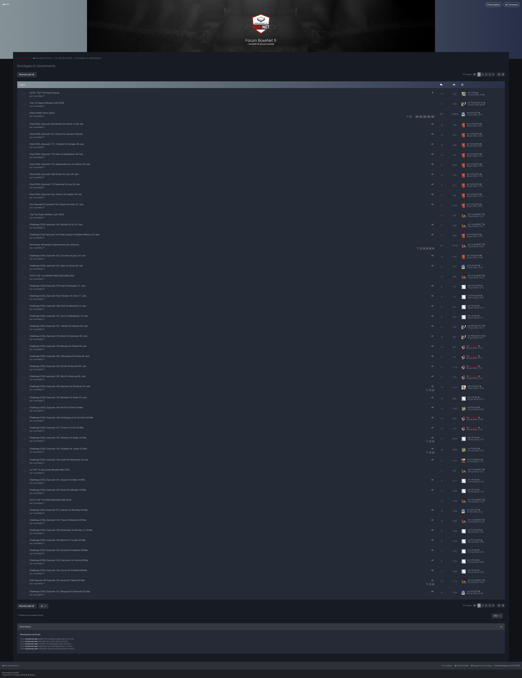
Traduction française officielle (14, 675)
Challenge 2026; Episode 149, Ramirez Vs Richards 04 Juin (59, 386)
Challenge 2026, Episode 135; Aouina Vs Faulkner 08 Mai (58, 550)
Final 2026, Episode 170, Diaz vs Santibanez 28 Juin (56, 154)
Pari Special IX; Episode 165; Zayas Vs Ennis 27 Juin (56, 204)
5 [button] (493, 74)
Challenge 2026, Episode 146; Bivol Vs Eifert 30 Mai (56, 407)
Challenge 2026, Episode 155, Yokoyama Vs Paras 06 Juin (59, 356)
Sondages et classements (36, 66)
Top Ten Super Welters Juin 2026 (46, 214)
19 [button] (499, 74)
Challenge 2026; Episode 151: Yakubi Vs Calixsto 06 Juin (58, 326)
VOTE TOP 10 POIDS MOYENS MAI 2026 (50, 500)
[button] (474, 74)
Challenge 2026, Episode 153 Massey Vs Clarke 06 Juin (58, 346)
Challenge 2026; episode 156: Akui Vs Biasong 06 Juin (57, 376)
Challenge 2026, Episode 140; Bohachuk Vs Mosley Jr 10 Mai (60, 530)
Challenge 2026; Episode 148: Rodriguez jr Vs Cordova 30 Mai (61, 417)
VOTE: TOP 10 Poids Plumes (44, 92)
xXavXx (474, 305)
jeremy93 (474, 113)
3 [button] (486, 74)
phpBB (15, 673)
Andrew (474, 407)
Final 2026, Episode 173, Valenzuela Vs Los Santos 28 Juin (59, 164)
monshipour (475, 459)
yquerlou (474, 346)
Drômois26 (475, 285)
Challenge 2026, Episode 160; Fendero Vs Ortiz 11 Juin (57, 295)
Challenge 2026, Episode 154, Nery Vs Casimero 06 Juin (58, 336)
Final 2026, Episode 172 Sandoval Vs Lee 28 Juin (54, 184)
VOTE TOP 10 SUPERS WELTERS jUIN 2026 (51, 275)
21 (421, 117)
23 (429, 117)
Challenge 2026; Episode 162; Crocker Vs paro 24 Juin (57, 255)
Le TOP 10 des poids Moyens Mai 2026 (49, 469)
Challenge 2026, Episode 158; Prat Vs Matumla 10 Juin (57, 305)
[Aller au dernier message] (477, 92)
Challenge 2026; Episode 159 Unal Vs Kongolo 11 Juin (57, 285)
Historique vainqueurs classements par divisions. (54, 244)
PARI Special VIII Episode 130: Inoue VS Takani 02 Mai (57, 580)
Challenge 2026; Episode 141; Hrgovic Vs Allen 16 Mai (57, 479)
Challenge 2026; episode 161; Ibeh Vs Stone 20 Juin (56, 265)
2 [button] (482, 74)
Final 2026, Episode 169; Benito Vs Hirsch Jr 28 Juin (56, 124)
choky (473, 92)
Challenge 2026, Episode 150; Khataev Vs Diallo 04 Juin (58, 397)
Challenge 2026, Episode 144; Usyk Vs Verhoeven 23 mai (58, 459)
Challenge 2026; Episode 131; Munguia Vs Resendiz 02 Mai (59, 591)
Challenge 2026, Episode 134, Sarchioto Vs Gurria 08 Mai (58, 560)
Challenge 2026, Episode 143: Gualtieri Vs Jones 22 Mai (58, 448)
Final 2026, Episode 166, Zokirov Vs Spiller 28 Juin (55, 194)
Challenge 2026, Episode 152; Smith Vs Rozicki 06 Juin (57, 366)
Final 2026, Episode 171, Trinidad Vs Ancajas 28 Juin (56, 144)
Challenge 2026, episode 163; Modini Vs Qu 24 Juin (55, 224)
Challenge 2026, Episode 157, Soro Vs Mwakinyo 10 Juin (58, 316)
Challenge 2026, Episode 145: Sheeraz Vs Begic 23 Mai (57, 437)
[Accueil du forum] (261, 24)
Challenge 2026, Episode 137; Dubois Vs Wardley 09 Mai (58, 510)
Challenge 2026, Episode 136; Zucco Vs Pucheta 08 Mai (58, 570)
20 (417, 117)
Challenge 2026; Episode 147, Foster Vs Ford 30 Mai (56, 427)
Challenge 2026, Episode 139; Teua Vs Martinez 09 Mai (57, 520)
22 (425, 117)
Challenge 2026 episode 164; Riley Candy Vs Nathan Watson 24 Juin (64, 234)
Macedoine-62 (477, 102)
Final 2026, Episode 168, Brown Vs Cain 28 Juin (53, 174)
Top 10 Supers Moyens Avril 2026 (46, 102)
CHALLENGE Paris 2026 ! (42, 113)
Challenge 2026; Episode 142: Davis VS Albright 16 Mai (57, 489)
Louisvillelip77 (39, 96)
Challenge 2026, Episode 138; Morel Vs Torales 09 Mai (57, 540)
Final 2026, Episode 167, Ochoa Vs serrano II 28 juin (56, 134)
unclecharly (475, 124)
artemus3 (475, 386)
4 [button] (489, 74)
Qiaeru (32, 675)
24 (433, 117)
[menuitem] (6, 4)
